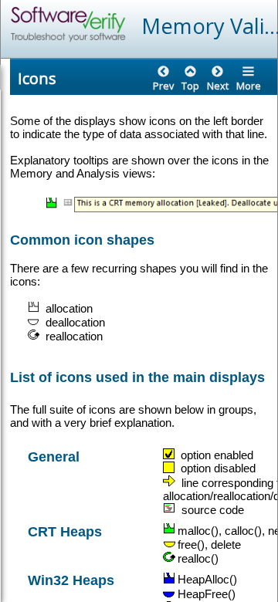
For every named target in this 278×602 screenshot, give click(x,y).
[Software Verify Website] (124, 24)
